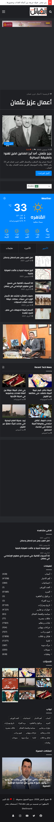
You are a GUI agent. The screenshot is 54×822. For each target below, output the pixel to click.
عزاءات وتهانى (44, 627)
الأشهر (45, 248)
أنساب (47, 574)
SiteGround (27, 808)
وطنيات (47, 654)
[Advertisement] (27, 60)
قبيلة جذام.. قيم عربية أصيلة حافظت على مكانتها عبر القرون (40, 393)
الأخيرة (27, 248)
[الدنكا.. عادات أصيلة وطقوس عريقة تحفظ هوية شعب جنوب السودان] (10, 672)
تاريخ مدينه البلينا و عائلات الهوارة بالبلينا (18, 271)
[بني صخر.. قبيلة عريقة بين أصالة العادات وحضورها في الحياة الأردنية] (13, 380)
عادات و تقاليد (44, 623)
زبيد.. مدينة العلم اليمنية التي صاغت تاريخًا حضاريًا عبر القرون (14, 424)
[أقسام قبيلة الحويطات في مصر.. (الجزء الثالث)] (43, 313)
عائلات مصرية (44, 618)
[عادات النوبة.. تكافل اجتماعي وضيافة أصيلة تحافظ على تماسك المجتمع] (40, 411)
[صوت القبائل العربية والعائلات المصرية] (38, 11)
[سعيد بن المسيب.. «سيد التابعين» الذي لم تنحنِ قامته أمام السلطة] (10, 696)
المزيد (47, 592)
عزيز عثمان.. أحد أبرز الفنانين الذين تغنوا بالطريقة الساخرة (28, 155)
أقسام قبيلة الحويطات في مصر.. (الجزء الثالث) (19, 311)
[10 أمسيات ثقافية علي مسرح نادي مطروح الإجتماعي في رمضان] (43, 287)
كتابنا (48, 641)
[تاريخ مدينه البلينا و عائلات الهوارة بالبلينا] (43, 274)
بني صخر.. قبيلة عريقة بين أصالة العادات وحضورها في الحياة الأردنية (14, 393)
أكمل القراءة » (44, 173)
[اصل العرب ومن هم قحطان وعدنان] (43, 261)
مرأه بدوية (45, 645)
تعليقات (9, 248)
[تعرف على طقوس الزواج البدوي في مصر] (27, 694)
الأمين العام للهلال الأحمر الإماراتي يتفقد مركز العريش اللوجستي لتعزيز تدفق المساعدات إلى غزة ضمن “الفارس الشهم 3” (27, 782)
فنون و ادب (45, 632)
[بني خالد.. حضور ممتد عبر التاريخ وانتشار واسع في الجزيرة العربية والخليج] (10, 683)
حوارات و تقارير (43, 609)
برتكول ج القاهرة (43, 596)
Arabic (31, 186)
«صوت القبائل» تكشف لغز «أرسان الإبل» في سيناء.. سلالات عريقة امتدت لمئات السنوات (18, 299)
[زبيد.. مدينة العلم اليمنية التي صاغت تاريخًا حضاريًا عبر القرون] (13, 411)
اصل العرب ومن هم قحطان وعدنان (18, 257)
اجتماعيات (46, 583)
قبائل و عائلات (44, 636)
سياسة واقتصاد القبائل (40, 614)
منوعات (47, 650)
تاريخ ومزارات (44, 605)
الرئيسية (46, 94)
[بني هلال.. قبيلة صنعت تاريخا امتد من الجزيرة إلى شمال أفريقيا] (44, 672)
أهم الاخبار (45, 578)
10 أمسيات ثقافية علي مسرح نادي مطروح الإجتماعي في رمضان (18, 284)
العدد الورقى (45, 587)
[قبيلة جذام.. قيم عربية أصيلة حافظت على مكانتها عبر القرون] (40, 380)
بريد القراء (45, 601)
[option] (27, 773)
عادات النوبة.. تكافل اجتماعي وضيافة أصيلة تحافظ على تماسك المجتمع (42, 425)
